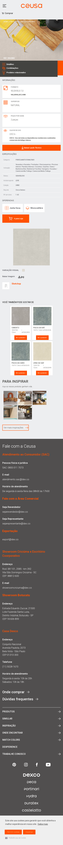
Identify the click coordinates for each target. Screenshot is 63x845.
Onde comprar (13, 692)
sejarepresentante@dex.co (16, 523)
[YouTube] (48, 764)
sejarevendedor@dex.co (15, 511)
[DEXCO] (31, 775)
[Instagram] (26, 764)
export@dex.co (10, 539)
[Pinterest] (14, 764)
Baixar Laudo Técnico (32, 148)
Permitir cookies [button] (13, 832)
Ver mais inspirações (13, 427)
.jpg (22, 276)
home (6, 22)
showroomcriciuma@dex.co (17, 587)
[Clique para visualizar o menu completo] (5, 5)
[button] (15, 838)
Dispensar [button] (29, 832)
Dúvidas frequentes (17, 699)
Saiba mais (43, 824)
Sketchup (16, 284)
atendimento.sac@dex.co (15, 479)
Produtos (14, 22)
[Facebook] (37, 764)
